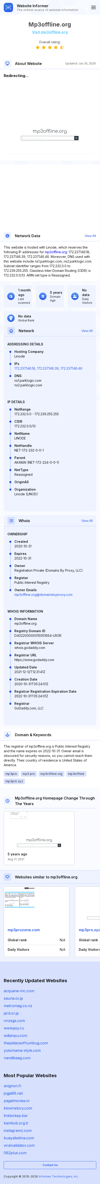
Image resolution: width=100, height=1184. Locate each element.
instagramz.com (18, 1130)
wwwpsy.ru (14, 1028)
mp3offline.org (56, 252)
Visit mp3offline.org (50, 32)
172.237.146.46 (71, 368)
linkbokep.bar (16, 1115)
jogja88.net (13, 1093)
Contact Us (50, 1165)
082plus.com (15, 1152)
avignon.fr (13, 1085)
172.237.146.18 (24, 368)
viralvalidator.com (19, 1145)
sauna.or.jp (13, 998)
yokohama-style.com (22, 1050)
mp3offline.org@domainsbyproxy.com (43, 595)
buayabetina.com (19, 1138)
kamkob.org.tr (16, 1123)
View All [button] (90, 236)
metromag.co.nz (18, 1005)
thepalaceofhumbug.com (26, 1043)
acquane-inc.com (19, 990)
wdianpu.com (15, 1035)
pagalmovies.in (17, 1100)
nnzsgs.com (14, 1020)
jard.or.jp (11, 1013)
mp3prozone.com (24, 930)
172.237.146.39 (48, 368)
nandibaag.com (17, 1058)
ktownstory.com (18, 1108)
